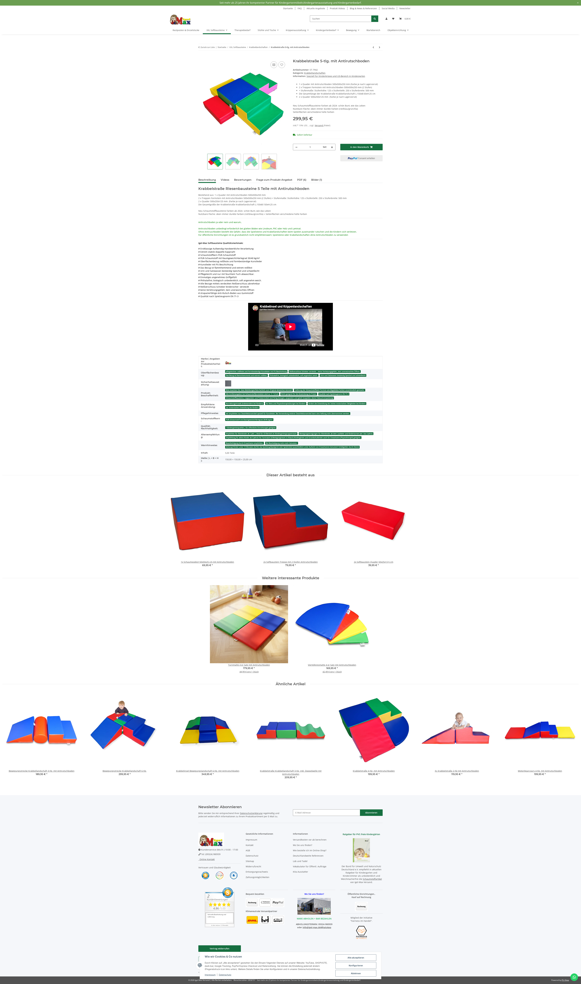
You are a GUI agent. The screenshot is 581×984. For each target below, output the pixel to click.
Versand (319, 125)
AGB (248, 850)
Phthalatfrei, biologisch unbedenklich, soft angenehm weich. (294, 375)
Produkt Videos (337, 8)
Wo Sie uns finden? (302, 845)
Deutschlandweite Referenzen (308, 855)
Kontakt (249, 845)
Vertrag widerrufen (219, 948)
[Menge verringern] (296, 147)
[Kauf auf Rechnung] (361, 906)
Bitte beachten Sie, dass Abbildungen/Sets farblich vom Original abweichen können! (259, 390)
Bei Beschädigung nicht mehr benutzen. (281, 443)
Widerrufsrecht (253, 866)
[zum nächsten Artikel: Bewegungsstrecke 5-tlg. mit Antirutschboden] (379, 47)
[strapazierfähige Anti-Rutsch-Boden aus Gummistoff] (228, 383)
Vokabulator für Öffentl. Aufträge (309, 866)
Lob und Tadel (300, 861)
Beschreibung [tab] (207, 179)
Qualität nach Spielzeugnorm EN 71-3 (334, 394)
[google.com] (219, 875)
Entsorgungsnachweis (257, 871)
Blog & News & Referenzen (363, 8)
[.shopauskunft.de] (234, 875)
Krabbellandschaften (314, 73)
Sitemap (250, 861)
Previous (7, 737)
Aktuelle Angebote (316, 8)
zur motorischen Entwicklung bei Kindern (242, 407)
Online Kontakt (206, 859)
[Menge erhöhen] (332, 147)
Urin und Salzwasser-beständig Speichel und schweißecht (343, 375)
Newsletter (404, 8)
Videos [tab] (225, 179)
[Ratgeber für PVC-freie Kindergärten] (361, 850)
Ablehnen (356, 973)
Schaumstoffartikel (372, 879)
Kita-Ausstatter (300, 871)
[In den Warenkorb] (200, 57)
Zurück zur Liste (207, 47)
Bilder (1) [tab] (316, 179)
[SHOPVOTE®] (205, 875)
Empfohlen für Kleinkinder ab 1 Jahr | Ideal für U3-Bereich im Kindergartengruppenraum (261, 434)
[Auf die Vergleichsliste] (274, 64)
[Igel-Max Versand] (228, 362)
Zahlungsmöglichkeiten (257, 877)
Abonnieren (371, 812)
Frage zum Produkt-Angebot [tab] (274, 179)
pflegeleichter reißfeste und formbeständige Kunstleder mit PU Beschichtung (256, 371)
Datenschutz (225, 974)
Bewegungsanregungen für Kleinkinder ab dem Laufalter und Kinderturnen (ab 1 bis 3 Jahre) (336, 434)
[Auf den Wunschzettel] (281, 64)
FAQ (300, 8)
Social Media (388, 8)
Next (573, 737)
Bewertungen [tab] (242, 179)
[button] (386, 18)
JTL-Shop (565, 980)
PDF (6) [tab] (301, 179)
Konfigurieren (356, 965)
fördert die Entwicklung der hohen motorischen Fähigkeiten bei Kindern (337, 403)
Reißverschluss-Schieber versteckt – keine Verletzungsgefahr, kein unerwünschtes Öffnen (324, 371)
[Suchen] (374, 18)
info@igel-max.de (312, 927)
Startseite (288, 8)
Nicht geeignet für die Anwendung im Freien (298, 394)
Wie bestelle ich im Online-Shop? (309, 850)
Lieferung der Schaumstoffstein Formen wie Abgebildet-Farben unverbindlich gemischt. (329, 390)
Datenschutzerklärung (251, 813)
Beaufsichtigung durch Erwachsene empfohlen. (244, 443)
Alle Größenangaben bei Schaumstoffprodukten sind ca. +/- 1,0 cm (252, 394)
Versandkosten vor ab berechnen (310, 839)
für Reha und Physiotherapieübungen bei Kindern (285, 403)
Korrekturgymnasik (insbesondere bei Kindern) (244, 403)
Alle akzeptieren (356, 957)
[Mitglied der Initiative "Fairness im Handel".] (361, 932)
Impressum (210, 974)
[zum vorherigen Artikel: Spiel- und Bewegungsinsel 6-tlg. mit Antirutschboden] (373, 47)
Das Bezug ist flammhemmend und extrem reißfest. (246, 375)
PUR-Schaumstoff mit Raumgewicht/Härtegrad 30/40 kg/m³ (249, 420)
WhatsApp (326, 927)
